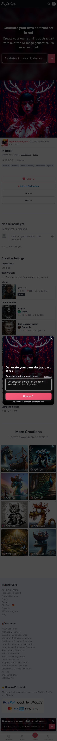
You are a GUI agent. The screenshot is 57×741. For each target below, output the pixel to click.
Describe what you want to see (22, 376)
